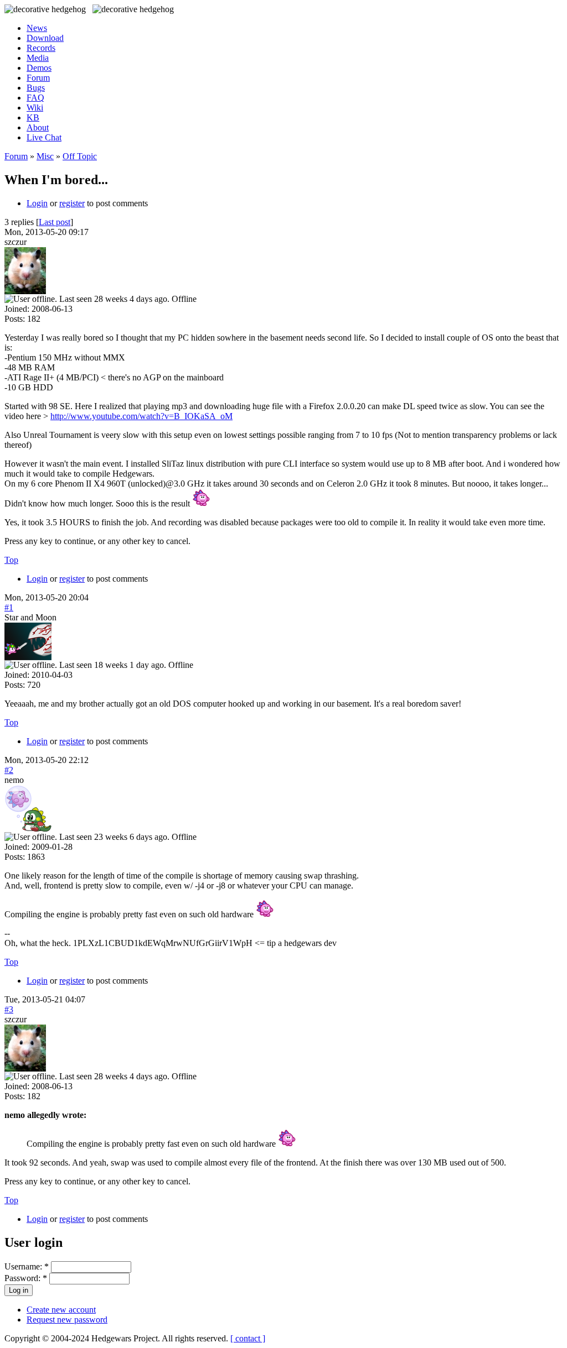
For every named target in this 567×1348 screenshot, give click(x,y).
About (38, 127)
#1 (8, 607)
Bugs (36, 87)
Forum (38, 77)
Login (37, 203)
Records (41, 48)
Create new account (61, 1309)
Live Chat (44, 137)
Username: (26, 1266)
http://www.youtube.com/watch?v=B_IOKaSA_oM (141, 416)
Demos (39, 67)
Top (11, 560)
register (72, 203)
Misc (45, 156)
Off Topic (80, 156)
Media (38, 57)
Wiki (35, 107)
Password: (25, 1278)
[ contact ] (247, 1338)
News (37, 28)
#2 (8, 770)
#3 (8, 1009)
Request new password (67, 1319)
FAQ (35, 97)
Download (45, 38)
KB (33, 117)
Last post (54, 222)
